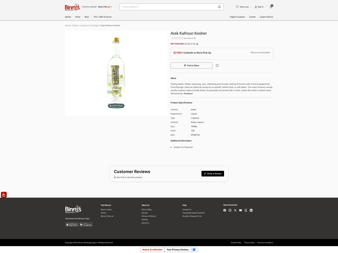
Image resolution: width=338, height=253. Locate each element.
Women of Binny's (149, 216)
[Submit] (219, 7)
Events (103, 213)
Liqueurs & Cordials (89, 25)
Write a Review (214, 173)
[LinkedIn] (251, 210)
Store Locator (106, 210)
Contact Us (186, 210)
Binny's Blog (147, 210)
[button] (97, 6)
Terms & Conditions (265, 243)
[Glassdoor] (246, 210)
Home (68, 25)
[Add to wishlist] (217, 66)
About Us (145, 223)
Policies (145, 220)
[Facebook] (224, 210)
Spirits (75, 25)
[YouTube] (240, 210)
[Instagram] (230, 210)
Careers (145, 213)
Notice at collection (152, 249)
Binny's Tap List (107, 216)
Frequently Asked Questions (193, 213)
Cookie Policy (236, 243)
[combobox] (172, 7)
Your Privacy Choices (178, 249)
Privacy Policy (249, 243)
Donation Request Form (192, 216)
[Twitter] (235, 210)
